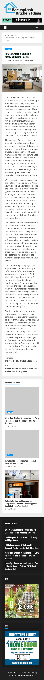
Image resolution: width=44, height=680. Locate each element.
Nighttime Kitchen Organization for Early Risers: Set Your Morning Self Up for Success (22, 401)
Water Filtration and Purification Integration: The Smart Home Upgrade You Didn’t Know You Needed (22, 484)
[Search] (37, 27)
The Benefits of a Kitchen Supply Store (21, 359)
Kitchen (8, 49)
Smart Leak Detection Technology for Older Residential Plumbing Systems (20, 531)
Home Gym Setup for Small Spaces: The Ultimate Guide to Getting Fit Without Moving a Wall (21, 566)
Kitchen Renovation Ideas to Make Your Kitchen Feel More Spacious (21, 368)
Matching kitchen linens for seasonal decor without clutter (22, 444)
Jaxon (9, 61)
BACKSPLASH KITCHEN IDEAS (22, 675)
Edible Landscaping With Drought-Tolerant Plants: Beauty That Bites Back (21, 546)
